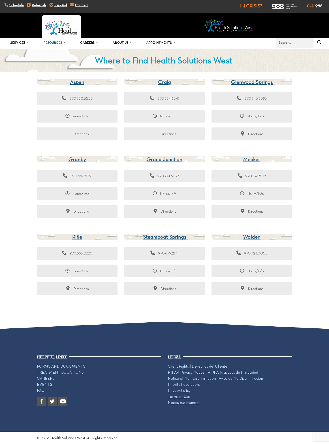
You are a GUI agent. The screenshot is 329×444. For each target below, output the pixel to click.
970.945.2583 (255, 98)
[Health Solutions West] (61, 26)
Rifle (77, 236)
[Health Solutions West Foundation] (228, 26)
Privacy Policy (179, 390)
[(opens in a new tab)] (280, 6)
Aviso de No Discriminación (241, 378)
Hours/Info (80, 116)
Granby (77, 159)
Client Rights (178, 366)
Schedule (16, 4)
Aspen (77, 82)
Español (60, 4)
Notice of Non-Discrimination (192, 378)
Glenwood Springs (252, 82)
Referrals (39, 4)
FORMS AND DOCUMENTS (61, 366)
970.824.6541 (167, 98)
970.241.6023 (167, 176)
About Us (120, 43)
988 (314, 6)
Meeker (251, 159)
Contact (81, 4)
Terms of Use (179, 396)
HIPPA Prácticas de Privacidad (232, 372)
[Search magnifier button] (319, 42)
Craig (164, 82)
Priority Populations (184, 384)
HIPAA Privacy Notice (186, 372)
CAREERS (46, 378)
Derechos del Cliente (209, 366)
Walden (252, 236)
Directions (81, 134)
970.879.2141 (168, 253)
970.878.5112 (255, 176)
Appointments (159, 43)
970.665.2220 (80, 253)
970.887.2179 (81, 176)
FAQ (41, 390)
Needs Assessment (184, 402)
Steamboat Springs (164, 236)
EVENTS (44, 384)
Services (18, 43)
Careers (87, 43)
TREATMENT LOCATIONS (60, 372)
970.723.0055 (255, 253)
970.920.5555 (80, 98)
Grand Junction (164, 159)
